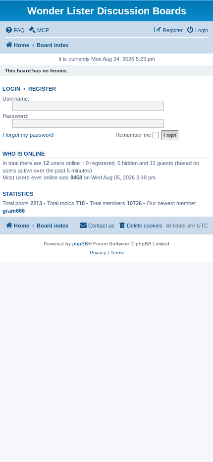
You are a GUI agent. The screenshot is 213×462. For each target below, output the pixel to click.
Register (42, 89)
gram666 (13, 211)
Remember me (134, 135)
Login (11, 89)
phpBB (80, 243)
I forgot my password (27, 135)
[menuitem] (15, 30)
